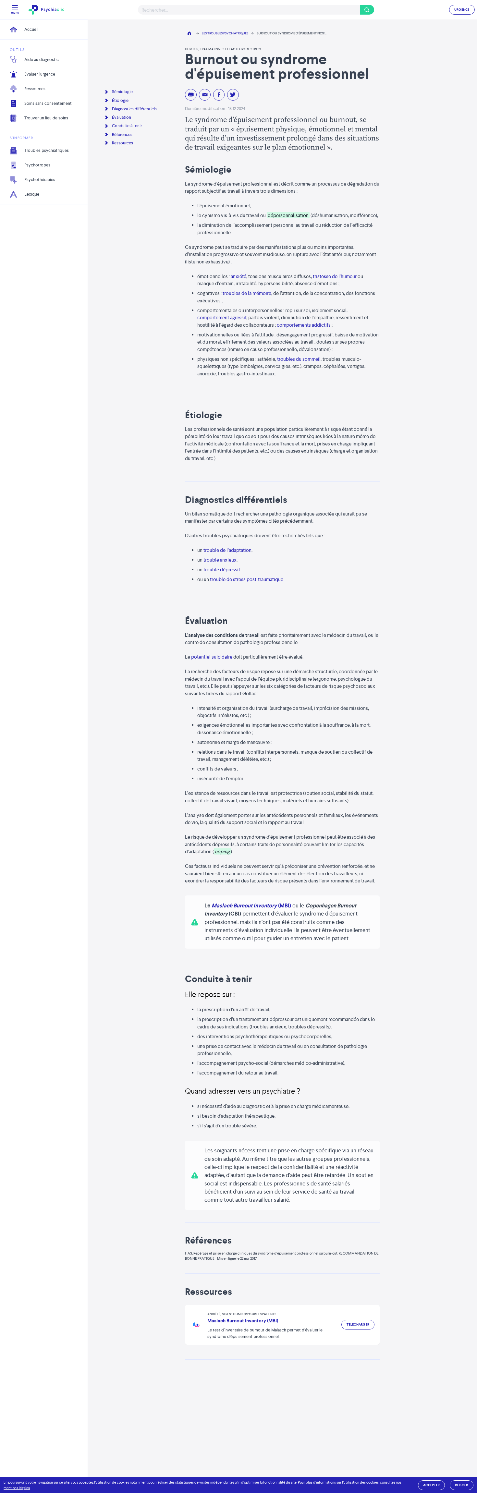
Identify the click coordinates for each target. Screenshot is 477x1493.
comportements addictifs (304, 325)
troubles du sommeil (299, 359)
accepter (431, 1485)
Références (122, 134)
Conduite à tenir (127, 125)
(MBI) (284, 905)
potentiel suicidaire (211, 657)
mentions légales (17, 1488)
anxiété (238, 276)
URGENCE (462, 9)
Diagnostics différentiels (134, 109)
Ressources (122, 143)
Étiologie (120, 100)
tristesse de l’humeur (335, 276)
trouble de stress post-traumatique (246, 579)
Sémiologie (122, 91)
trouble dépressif (221, 569)
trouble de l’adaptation (227, 550)
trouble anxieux (220, 560)
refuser (461, 1485)
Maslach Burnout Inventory (244, 905)
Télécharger (358, 1324)
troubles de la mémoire (247, 293)
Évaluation (121, 117)
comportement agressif (221, 317)
